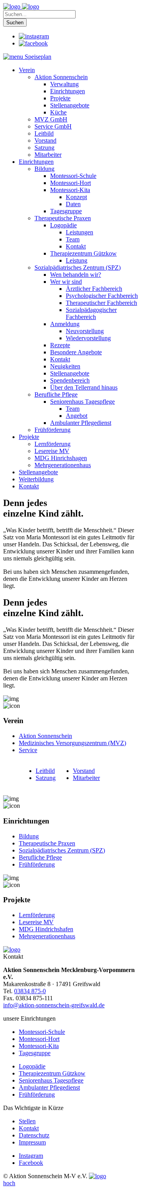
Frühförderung (37, 864)
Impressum (32, 1142)
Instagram (31, 1155)
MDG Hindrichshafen (46, 929)
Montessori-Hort (39, 1039)
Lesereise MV (36, 922)
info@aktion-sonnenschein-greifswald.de (54, 1005)
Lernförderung (37, 915)
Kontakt (29, 1128)
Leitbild (45, 770)
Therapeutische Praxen (47, 843)
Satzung (46, 777)
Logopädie (32, 1066)
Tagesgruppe (35, 1053)
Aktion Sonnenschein (45, 736)
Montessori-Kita (39, 1046)
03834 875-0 (30, 991)
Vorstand (84, 770)
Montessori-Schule (42, 1031)
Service (28, 750)
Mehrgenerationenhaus (47, 936)
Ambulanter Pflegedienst (49, 1087)
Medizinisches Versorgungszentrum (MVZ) (72, 743)
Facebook (31, 1162)
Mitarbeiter (86, 777)
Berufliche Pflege (40, 857)
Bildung (29, 836)
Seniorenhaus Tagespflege (51, 1080)
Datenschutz (34, 1135)
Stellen (27, 1121)
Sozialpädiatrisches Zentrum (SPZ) (62, 850)
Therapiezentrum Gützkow (52, 1073)
